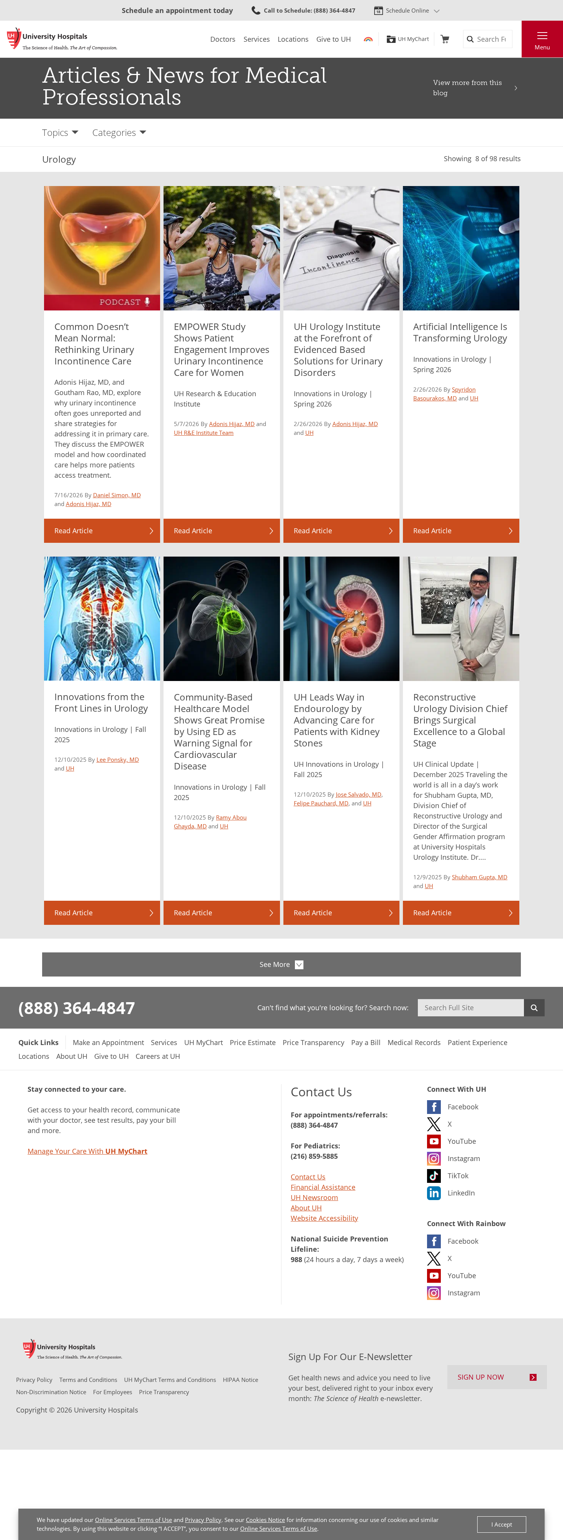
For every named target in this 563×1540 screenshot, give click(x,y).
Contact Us (308, 1176)
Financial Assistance (323, 1187)
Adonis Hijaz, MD (88, 504)
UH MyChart (413, 39)
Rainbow (368, 39)
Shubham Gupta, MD (479, 877)
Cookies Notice (265, 1520)
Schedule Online (407, 10)
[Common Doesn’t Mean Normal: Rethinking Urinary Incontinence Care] (102, 248)
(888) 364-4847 (76, 1007)
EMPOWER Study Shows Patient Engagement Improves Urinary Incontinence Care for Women (221, 349)
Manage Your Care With (87, 1151)
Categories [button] (114, 132)
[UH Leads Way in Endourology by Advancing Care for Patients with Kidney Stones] (342, 619)
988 (296, 1259)
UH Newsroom (314, 1197)
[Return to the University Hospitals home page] (62, 39)
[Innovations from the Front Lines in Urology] (102, 618)
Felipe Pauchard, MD (321, 803)
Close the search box (517, 39)
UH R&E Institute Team (204, 432)
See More (275, 964)
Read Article (73, 530)
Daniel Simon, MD (117, 495)
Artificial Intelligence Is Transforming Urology (460, 332)
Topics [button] (55, 132)
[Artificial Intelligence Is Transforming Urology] (461, 248)
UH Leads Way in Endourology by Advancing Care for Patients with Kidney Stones (337, 720)
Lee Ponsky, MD (118, 759)
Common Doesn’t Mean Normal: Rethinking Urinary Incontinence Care (94, 343)
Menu (542, 47)
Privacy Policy (203, 1520)
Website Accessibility (324, 1218)
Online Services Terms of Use (133, 1520)
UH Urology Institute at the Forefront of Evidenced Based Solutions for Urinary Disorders (338, 349)
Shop (445, 39)
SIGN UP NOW (481, 1377)
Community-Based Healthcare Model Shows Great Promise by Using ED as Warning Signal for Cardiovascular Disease (219, 731)
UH (309, 432)
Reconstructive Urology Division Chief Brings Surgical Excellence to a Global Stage (460, 720)
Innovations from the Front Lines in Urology (101, 702)
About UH (306, 1207)
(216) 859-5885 (314, 1156)
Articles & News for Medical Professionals (184, 86)
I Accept (501, 1524)
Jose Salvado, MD (358, 794)
